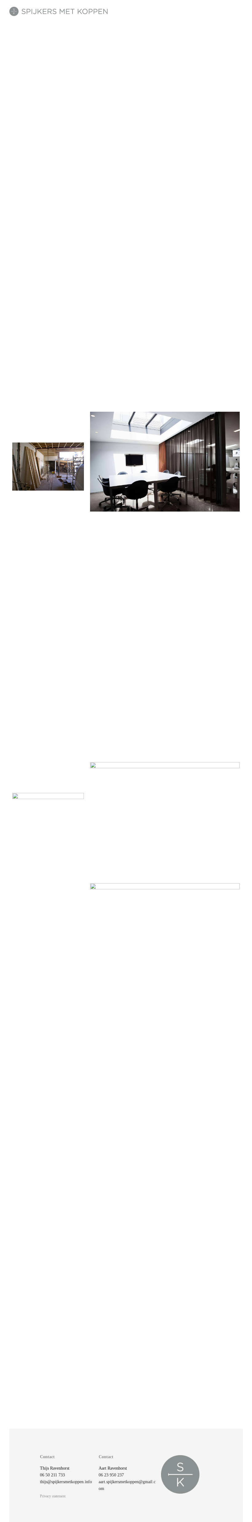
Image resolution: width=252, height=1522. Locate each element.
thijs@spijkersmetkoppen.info (66, 1481)
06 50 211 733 (52, 1475)
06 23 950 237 (111, 1475)
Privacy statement (52, 1496)
